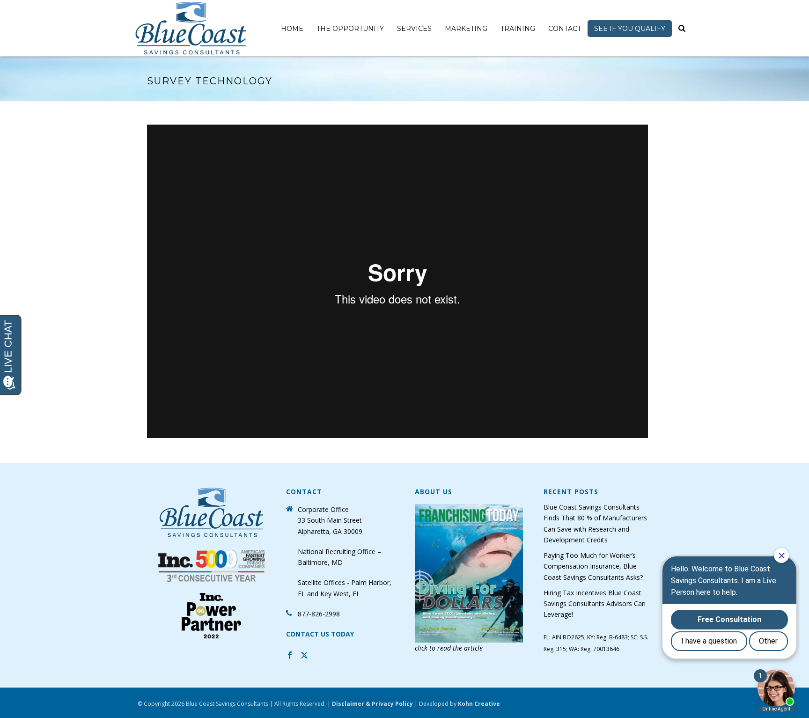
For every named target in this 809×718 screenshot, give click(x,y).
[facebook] (290, 656)
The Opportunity (350, 28)
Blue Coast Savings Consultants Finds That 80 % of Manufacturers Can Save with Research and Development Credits (595, 523)
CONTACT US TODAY (320, 633)
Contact (564, 28)
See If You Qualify (629, 28)
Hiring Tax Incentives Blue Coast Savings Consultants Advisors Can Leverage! (595, 603)
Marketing (466, 28)
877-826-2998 (319, 613)
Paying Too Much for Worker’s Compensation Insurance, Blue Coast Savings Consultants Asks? (593, 566)
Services (414, 28)
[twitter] (304, 656)
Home (292, 28)
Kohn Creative (479, 704)
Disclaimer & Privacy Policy (372, 704)
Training (517, 28)
